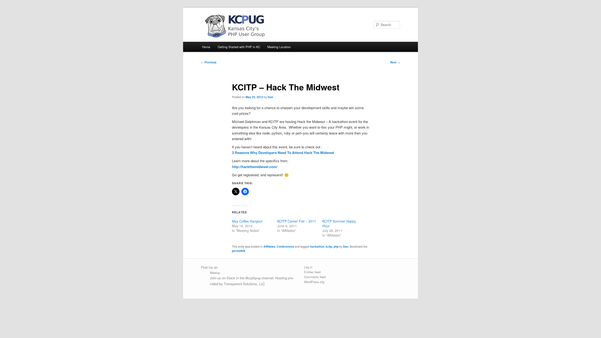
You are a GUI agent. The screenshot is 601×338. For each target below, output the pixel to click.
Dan (270, 97)
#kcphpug (252, 277)
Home (206, 47)
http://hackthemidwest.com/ (254, 166)
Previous (208, 62)
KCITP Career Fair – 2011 (296, 221)
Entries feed (312, 272)
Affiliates (269, 246)
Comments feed (315, 277)
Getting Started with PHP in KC (239, 47)
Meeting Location (279, 47)
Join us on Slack (222, 277)
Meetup (215, 272)
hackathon (317, 246)
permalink (238, 251)
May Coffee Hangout (247, 221)
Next (395, 62)
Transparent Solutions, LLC (244, 283)
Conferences (285, 246)
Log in (308, 267)
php (336, 246)
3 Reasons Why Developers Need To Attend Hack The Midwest (283, 152)
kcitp (329, 246)
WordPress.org (314, 282)
